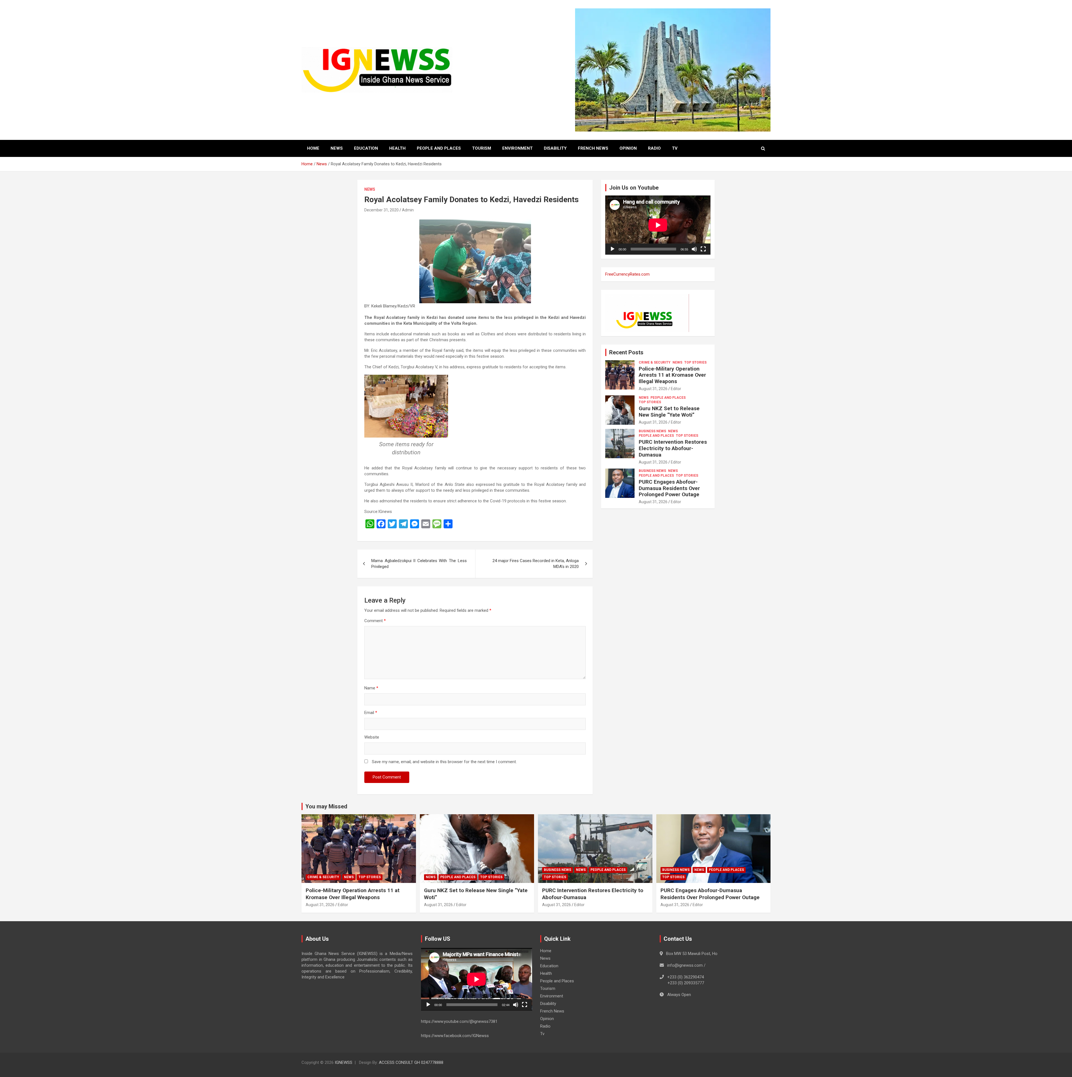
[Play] (612, 249)
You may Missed (326, 806)
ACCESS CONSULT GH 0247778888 (411, 1062)
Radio (654, 148)
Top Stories (695, 362)
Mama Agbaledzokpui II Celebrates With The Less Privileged (419, 563)
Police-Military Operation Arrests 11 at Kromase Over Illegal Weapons (672, 375)
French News (593, 148)
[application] (657, 225)
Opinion (628, 148)
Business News (652, 431)
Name (371, 688)
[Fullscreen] (703, 249)
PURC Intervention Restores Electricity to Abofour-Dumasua (673, 448)
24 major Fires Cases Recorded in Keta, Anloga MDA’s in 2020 (535, 563)
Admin (408, 210)
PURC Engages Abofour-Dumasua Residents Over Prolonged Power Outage (669, 488)
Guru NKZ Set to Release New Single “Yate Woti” (669, 411)
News (337, 148)
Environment (517, 148)
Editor (676, 388)
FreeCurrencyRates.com (627, 274)
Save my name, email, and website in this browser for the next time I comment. (444, 761)
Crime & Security (655, 362)
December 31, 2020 (381, 210)
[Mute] (694, 249)
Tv (675, 148)
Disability (555, 148)
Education (366, 148)
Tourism (481, 148)
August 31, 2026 (653, 388)
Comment (375, 620)
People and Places (439, 148)
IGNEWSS (343, 1062)
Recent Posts (626, 352)
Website (371, 737)
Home (313, 148)
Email (370, 712)
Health (397, 148)
